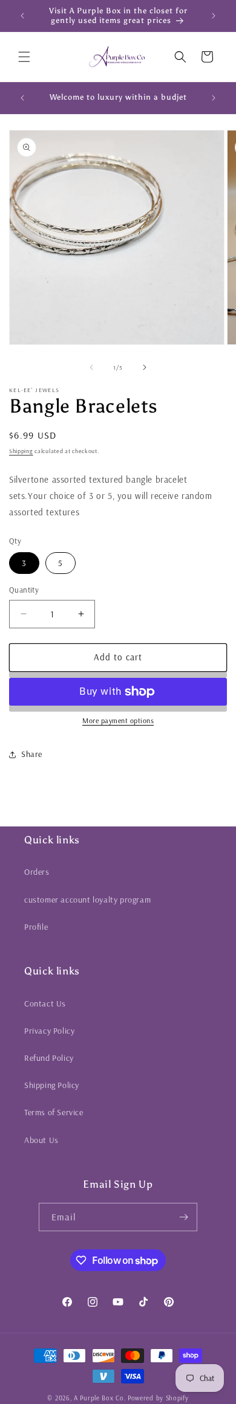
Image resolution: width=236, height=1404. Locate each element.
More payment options (118, 720)
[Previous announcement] (22, 15)
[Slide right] (144, 367)
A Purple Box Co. (100, 1398)
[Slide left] (91, 367)
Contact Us (45, 1003)
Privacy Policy (49, 1030)
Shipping (21, 451)
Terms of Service (54, 1112)
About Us (41, 1140)
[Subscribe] (183, 1217)
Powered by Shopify (158, 1398)
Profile (36, 926)
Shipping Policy (51, 1085)
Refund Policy (49, 1057)
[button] (24, 56)
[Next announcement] (213, 15)
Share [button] (31, 754)
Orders (37, 871)
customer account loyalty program (87, 899)
